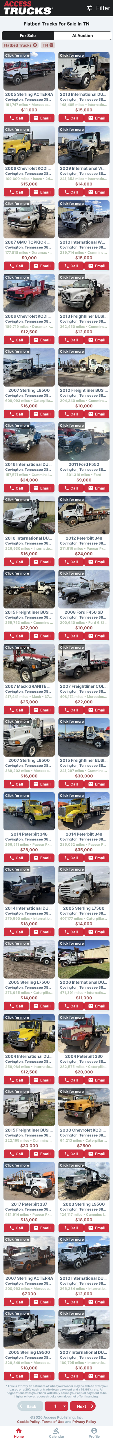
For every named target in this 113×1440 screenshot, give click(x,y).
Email (45, 118)
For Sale (28, 35)
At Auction (82, 35)
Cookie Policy (28, 1421)
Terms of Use (53, 1421)
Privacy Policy (84, 1421)
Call (19, 118)
